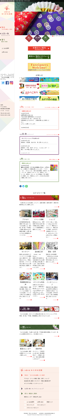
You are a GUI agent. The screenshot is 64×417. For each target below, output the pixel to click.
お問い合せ (5, 52)
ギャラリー (7, 48)
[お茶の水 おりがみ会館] (7, 21)
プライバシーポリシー (33, 407)
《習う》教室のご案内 (30, 393)
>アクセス (7, 110)
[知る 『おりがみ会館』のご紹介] (39, 199)
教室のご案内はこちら (53, 159)
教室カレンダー (28, 396)
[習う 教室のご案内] (39, 328)
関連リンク (50, 402)
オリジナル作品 (7, 56)
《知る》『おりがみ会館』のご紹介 (34, 375)
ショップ (46, 378)
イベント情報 (33, 378)
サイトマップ (30, 405)
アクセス (26, 378)
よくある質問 (5, 48)
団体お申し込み (37, 396)
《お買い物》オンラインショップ (34, 388)
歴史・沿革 (7, 36)
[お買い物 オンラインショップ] (39, 310)
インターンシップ (38, 383)
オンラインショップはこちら (52, 134)
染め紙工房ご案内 (7, 44)
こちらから (56, 206)
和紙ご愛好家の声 (7, 52)
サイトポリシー (41, 405)
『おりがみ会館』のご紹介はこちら (51, 107)
